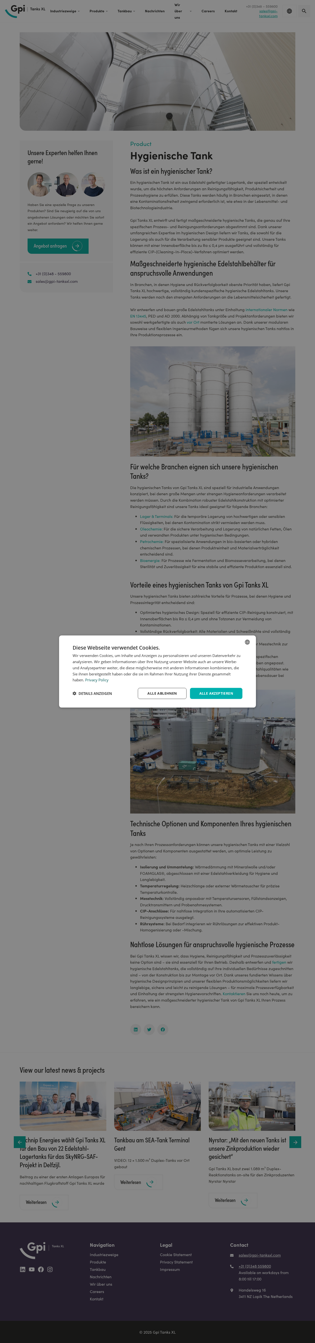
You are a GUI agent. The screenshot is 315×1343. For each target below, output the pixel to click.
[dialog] (157, 672)
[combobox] (247, 642)
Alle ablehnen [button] (162, 693)
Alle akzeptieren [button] (216, 693)
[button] (92, 693)
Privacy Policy (97, 679)
